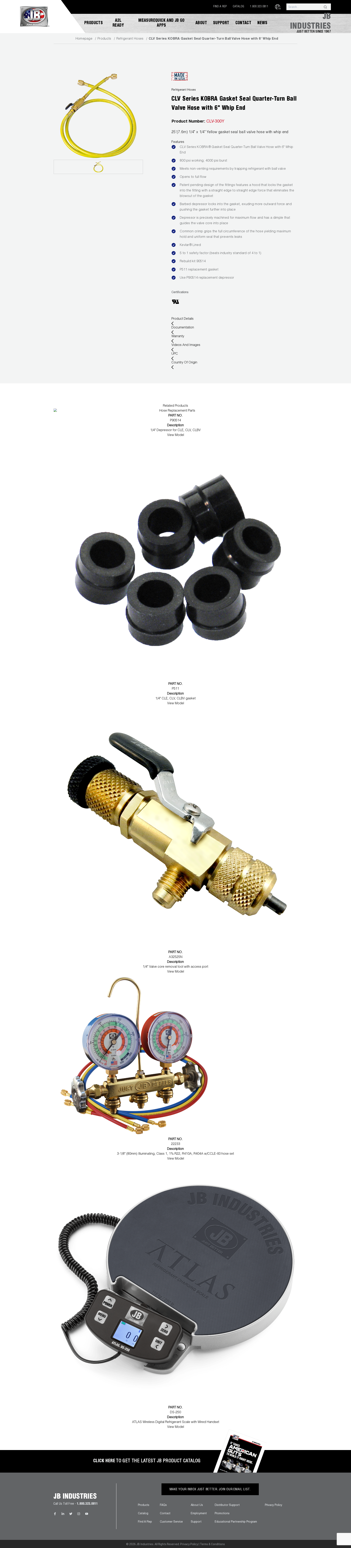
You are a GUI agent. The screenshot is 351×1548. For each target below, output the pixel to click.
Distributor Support (227, 1505)
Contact (243, 23)
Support (221, 23)
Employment (199, 1513)
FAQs (163, 1505)
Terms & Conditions (212, 1544)
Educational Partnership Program (236, 1522)
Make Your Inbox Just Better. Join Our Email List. (210, 1489)
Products (93, 23)
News (262, 23)
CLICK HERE (104, 1461)
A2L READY (118, 23)
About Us (197, 1505)
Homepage (84, 39)
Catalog (238, 6)
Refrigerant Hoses (130, 39)
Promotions (222, 1513)
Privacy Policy (273, 1505)
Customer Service (171, 1522)
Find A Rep (220, 6)
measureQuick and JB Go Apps (161, 23)
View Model (175, 435)
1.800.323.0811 (259, 6)
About (201, 23)
